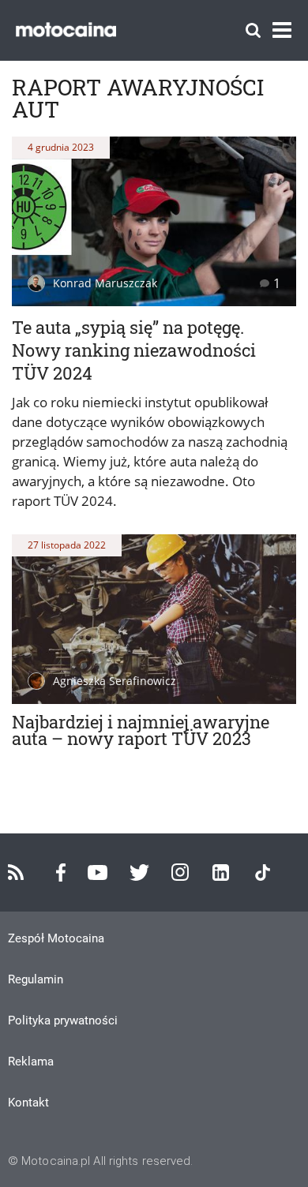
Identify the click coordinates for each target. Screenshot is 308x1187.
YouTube (97, 872)
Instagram (180, 872)
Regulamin (35, 979)
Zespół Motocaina (56, 938)
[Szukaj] (253, 30)
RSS (16, 872)
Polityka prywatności (63, 1020)
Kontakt (28, 1102)
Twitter (139, 872)
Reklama (31, 1061)
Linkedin (221, 872)
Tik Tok (262, 872)
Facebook (61, 872)
